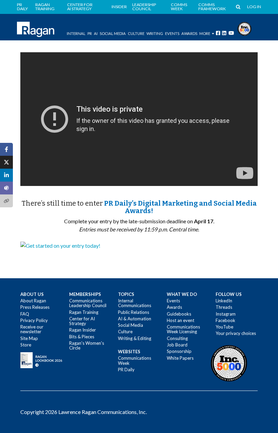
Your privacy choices (236, 333)
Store (25, 344)
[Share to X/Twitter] (6, 162)
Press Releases (34, 307)
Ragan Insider (82, 330)
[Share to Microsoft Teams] (6, 188)
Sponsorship (179, 351)
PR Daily (22, 7)
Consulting (177, 338)
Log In (254, 7)
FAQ (24, 314)
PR (89, 33)
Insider (119, 7)
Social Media (113, 33)
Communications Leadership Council (87, 303)
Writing (154, 33)
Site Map (29, 338)
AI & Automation (134, 318)
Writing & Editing (134, 338)
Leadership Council (144, 7)
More (204, 33)
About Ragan (33, 300)
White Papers (180, 358)
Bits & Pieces (81, 336)
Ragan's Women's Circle (86, 345)
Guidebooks (179, 314)
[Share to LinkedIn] (6, 175)
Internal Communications (134, 303)
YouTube (224, 327)
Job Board (177, 344)
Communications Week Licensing (183, 329)
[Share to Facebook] (6, 149)
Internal (76, 33)
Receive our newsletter (31, 329)
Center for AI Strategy (80, 7)
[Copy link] (6, 200)
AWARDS (189, 33)
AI (96, 33)
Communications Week (134, 360)
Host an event (180, 320)
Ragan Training (45, 7)
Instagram (226, 314)
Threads (224, 307)
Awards (174, 307)
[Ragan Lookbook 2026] (41, 359)
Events (173, 300)
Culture (136, 33)
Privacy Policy (34, 320)
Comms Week (179, 7)
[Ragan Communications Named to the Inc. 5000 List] (244, 28)
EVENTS (172, 33)
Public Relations (133, 312)
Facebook (225, 320)
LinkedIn (224, 300)
